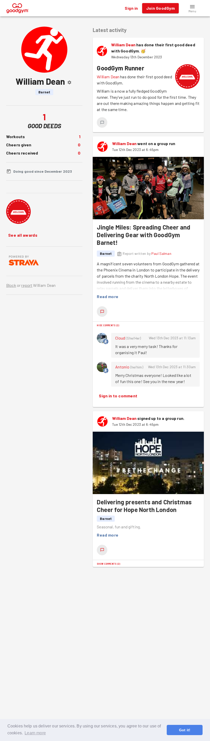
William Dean (123, 44)
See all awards (22, 235)
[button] (192, 8)
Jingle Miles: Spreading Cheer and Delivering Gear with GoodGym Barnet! (143, 234)
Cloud (120, 337)
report (26, 285)
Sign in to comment (118, 395)
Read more (107, 296)
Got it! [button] (184, 730)
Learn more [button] (35, 733)
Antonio (122, 366)
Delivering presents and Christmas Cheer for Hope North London (144, 505)
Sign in (131, 8)
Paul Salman (161, 253)
